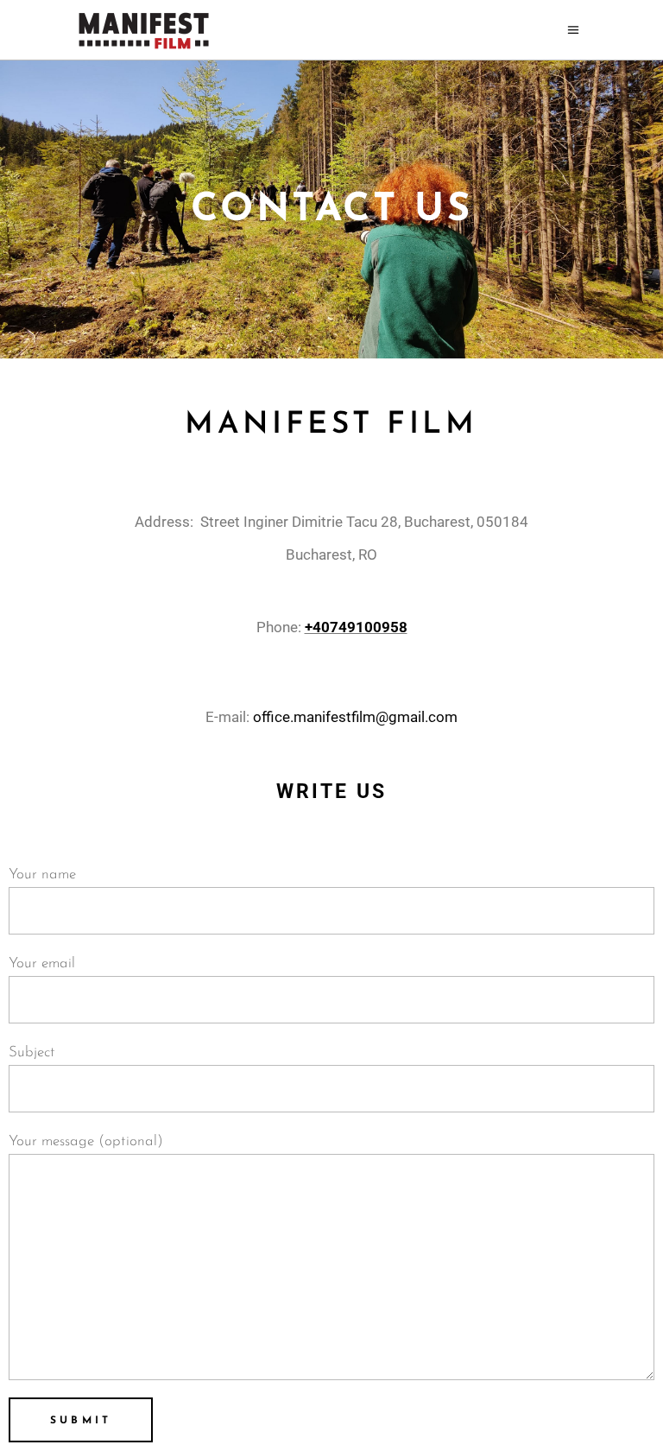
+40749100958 (356, 627)
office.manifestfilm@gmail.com (355, 717)
